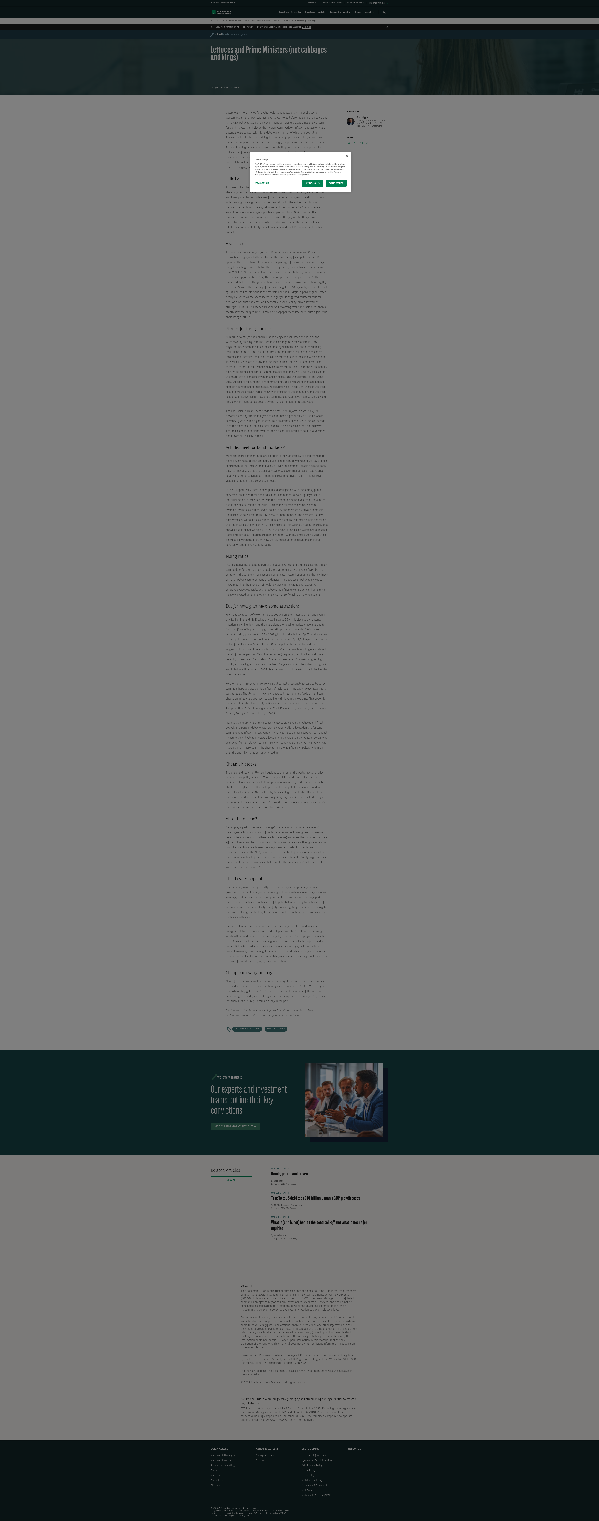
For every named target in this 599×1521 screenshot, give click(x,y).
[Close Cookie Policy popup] (346, 155)
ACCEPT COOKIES (336, 183)
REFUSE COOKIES (313, 183)
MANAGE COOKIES (262, 183)
